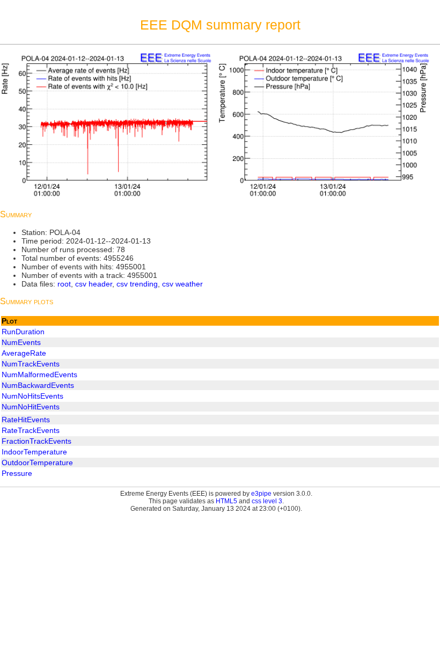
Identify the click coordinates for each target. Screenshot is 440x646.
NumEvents (21, 342)
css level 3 (267, 501)
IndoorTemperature (34, 451)
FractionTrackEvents (36, 441)
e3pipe (261, 493)
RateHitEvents (26, 419)
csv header (93, 284)
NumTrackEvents (31, 363)
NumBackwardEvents (38, 385)
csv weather (182, 284)
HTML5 (226, 501)
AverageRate (24, 353)
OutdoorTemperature (37, 462)
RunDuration (23, 331)
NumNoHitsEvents (32, 396)
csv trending (137, 284)
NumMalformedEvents (39, 374)
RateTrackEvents (31, 430)
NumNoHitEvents (31, 406)
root (64, 284)
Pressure (17, 473)
